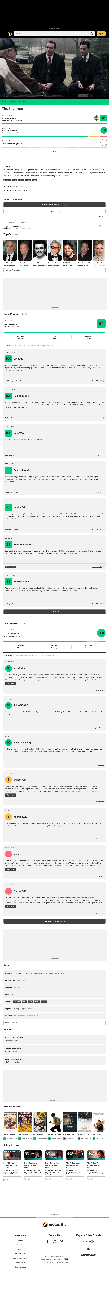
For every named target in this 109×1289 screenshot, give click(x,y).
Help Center (20, 1245)
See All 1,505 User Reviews (54, 921)
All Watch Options (54, 211)
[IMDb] (66, 1259)
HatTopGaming (19, 742)
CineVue (14, 359)
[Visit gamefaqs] (88, 1256)
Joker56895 (17, 705)
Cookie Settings (20, 1267)
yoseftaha (16, 668)
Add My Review (54, 152)
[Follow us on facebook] (47, 1242)
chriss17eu (17, 780)
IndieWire (15, 433)
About (20, 1240)
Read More (10, 684)
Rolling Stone (17, 396)
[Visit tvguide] (88, 1250)
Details (7, 965)
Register (101, 34)
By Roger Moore (10, 604)
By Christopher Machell (13, 381)
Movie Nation (17, 582)
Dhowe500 (17, 891)
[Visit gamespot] (88, 1243)
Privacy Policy (20, 1254)
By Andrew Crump (11, 492)
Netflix (13, 102)
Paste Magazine (19, 470)
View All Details (11, 1023)
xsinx (14, 854)
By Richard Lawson (11, 529)
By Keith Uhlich (10, 567)
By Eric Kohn (9, 455)
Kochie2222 (17, 817)
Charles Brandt (27, 190)
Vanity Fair (16, 507)
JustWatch (102, 216)
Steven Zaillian (17, 190)
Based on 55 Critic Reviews (12, 120)
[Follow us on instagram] (54, 1242)
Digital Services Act (20, 1258)
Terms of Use (20, 1263)
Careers (20, 1249)
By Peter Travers (10, 418)
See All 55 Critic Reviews (54, 612)
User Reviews (11, 623)
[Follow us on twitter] (62, 1242)
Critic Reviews (11, 314)
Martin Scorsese (18, 186)
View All (18, 234)
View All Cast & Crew (13, 270)
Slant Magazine (18, 544)
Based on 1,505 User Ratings (12, 133)
